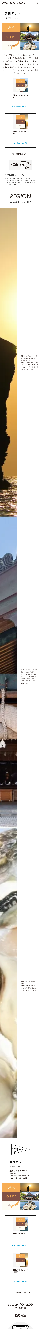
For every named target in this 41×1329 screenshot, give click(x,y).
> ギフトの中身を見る (20, 106)
